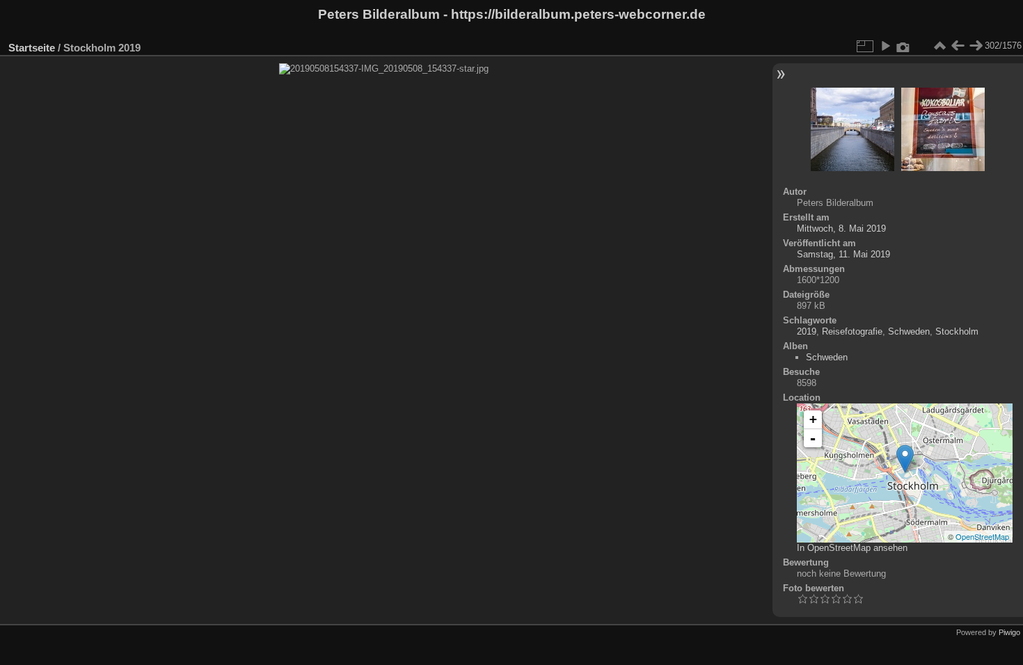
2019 (806, 331)
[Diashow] (885, 46)
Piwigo (1009, 632)
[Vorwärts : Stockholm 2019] (976, 46)
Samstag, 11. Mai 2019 (843, 254)
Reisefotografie (852, 331)
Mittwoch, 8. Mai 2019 (841, 228)
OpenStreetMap (982, 536)
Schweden (909, 331)
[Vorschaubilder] (939, 46)
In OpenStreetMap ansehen (852, 548)
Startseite (31, 48)
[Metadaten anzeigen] (903, 46)
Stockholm (956, 331)
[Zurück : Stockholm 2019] (958, 46)
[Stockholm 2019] (905, 458)
